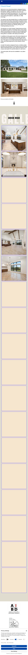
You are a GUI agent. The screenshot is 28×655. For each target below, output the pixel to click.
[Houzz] (27, 3)
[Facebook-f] (23, 3)
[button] (2, 1)
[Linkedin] (25, 3)
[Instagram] (21, 3)
